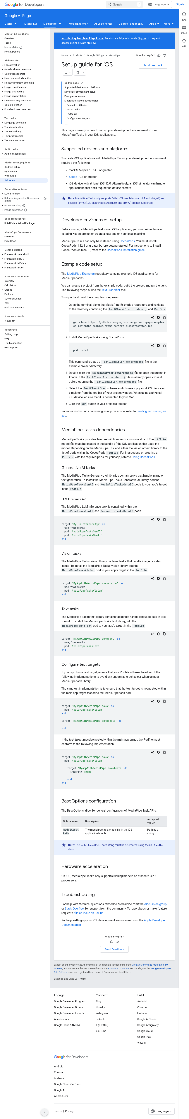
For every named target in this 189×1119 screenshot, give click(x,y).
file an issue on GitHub (88, 913)
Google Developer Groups (68, 1007)
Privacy (69, 1111)
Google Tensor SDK (130, 23)
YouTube (101, 1031)
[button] (24, 65)
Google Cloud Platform (67, 1084)
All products (61, 1096)
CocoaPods (127, 241)
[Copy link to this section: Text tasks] (82, 609)
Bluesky (100, 1007)
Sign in (180, 4)
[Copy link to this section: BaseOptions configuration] (119, 801)
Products (77, 55)
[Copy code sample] (164, 317)
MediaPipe (50, 23)
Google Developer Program (69, 1001)
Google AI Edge (17, 15)
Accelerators (61, 1019)
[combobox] (124, 4)
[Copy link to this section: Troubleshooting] (98, 895)
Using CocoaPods (143, 457)
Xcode (73, 177)
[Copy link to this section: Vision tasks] (85, 554)
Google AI (59, 1090)
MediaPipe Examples (81, 273)
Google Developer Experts (69, 1013)
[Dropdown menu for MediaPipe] (61, 23)
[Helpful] (159, 55)
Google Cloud (145, 1031)
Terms (58, 1111)
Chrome (142, 1007)
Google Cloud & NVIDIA (67, 1025)
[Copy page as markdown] (77, 72)
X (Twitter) (102, 1025)
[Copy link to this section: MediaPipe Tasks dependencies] (128, 430)
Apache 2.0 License (118, 968)
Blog (98, 1001)
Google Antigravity (148, 1025)
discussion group (155, 904)
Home (64, 55)
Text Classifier (111, 290)
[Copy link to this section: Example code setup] (106, 264)
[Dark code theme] (158, 317)
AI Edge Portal (103, 23)
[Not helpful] (164, 55)
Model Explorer (78, 23)
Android (142, 1001)
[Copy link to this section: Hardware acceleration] (111, 867)
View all (141, 1042)
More (167, 23)
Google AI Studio (147, 1019)
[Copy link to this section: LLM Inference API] (90, 499)
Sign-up (142, 38)
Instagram (102, 1013)
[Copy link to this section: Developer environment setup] (125, 220)
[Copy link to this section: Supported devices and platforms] (132, 149)
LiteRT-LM (30, 23)
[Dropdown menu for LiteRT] (16, 23)
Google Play (144, 1036)
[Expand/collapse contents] (82, 83)
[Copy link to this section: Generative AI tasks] (98, 468)
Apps (152, 23)
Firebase (142, 1013)
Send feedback (153, 65)
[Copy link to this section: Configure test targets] (104, 665)
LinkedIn (100, 1019)
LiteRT (8, 23)
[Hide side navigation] (44, 1112)
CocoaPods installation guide (126, 250)
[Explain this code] (152, 317)
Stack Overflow (74, 908)
